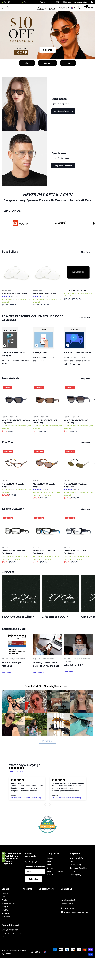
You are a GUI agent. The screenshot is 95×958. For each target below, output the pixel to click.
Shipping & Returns (77, 858)
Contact (73, 871)
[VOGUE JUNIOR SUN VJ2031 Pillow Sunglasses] (47, 399)
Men (27, 63)
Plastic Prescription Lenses (44, 293)
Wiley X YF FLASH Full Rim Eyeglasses (44, 552)
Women (47, 63)
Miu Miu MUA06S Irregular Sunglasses (13, 485)
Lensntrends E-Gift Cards (75, 290)
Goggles (50, 868)
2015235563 (69, 909)
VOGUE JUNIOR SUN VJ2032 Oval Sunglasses (16, 421)
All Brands (6, 917)
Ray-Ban (5, 893)
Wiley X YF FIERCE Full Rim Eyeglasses (75, 552)
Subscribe (33, 879)
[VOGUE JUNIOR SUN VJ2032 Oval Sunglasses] (16, 399)
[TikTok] (36, 862)
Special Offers (46, 888)
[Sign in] (79, 8)
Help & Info (75, 853)
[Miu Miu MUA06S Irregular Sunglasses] (16, 463)
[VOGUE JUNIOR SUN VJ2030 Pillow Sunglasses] (78, 399)
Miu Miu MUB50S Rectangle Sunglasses (75, 485)
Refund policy (75, 875)
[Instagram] (26, 862)
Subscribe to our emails (35, 867)
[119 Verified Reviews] (47, 835)
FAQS (72, 861)
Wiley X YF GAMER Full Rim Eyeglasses (13, 552)
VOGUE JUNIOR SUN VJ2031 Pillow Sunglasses (45, 421)
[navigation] (94, 272)
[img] (48, 768)
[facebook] (32, 862)
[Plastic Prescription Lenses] (47, 272)
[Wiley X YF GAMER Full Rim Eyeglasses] (16, 530)
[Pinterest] (29, 862)
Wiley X (5, 907)
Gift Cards (51, 875)
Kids (68, 63)
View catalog (3, 8)
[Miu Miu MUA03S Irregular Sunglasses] (47, 463)
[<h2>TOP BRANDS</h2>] (21, 223)
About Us (27, 888)
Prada (4, 900)
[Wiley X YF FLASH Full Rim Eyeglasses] (47, 530)
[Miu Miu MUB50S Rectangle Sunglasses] (78, 463)
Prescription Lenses (55, 871)
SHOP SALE (47, 50)
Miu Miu (5, 910)
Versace (5, 897)
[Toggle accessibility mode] (92, 2)
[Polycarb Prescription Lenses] (16, 272)
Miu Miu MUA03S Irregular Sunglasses (44, 485)
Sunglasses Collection (63, 111)
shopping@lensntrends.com (76, 912)
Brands (5, 888)
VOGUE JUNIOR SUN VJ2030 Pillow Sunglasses (76, 421)
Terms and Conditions (78, 868)
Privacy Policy (75, 865)
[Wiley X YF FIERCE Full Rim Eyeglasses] (78, 530)
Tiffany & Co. (7, 913)
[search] (8, 8)
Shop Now (85, 252)
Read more (16, 2)
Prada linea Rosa (8, 903)
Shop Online (53, 853)
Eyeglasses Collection (63, 166)
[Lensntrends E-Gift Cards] (78, 272)
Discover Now (84, 317)
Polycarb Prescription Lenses (14, 293)
